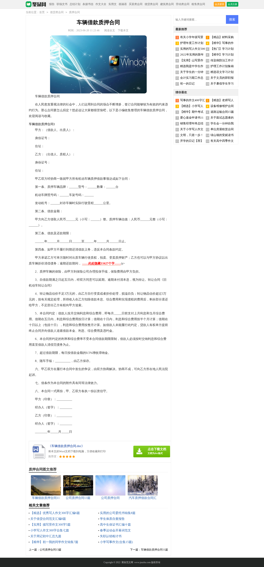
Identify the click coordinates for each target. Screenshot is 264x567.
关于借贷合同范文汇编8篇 (48, 518)
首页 (42, 12)
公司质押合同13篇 (50, 549)
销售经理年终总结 (191, 123)
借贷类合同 (151, 4)
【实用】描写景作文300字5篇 (50, 524)
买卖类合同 (135, 4)
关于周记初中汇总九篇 (45, 536)
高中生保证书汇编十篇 (115, 524)
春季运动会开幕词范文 (115, 530)
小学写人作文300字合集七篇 (49, 530)
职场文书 (62, 4)
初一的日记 (187, 83)
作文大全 (100, 4)
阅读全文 (109, 30)
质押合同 (74, 12)
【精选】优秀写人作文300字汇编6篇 (55, 513)
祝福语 (123, 4)
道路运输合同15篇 (222, 111)
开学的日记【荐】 (191, 140)
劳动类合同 (182, 4)
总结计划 (75, 4)
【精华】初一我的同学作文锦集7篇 (54, 542)
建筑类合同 (167, 4)
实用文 (112, 4)
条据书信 (88, 4)
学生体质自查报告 (112, 518)
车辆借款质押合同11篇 (154, 549)
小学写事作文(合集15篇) (116, 542)
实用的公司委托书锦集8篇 (117, 513)
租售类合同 (198, 4)
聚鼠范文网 (127, 562)
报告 (52, 4)
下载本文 (123, 30)
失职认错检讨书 (111, 536)
